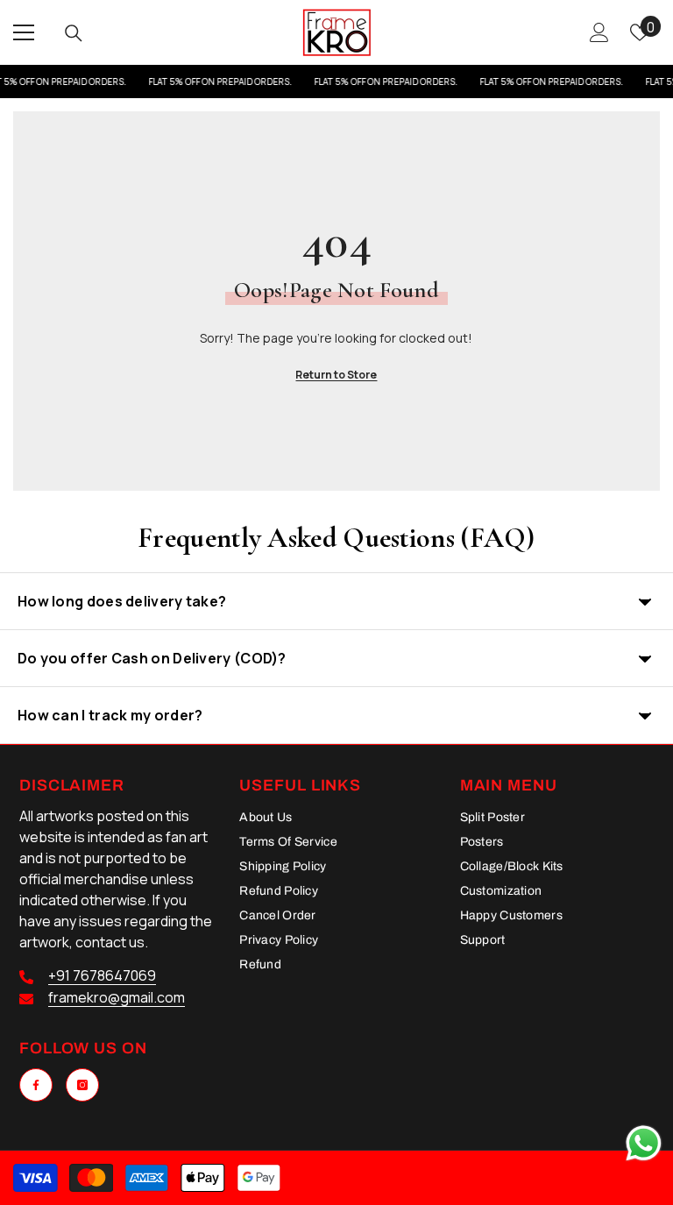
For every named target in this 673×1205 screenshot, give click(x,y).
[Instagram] (82, 1085)
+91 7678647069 (102, 975)
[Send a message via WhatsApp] (643, 1143)
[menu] (23, 32)
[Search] (73, 33)
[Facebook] (36, 1085)
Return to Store (336, 374)
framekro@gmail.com (116, 997)
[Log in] (599, 32)
